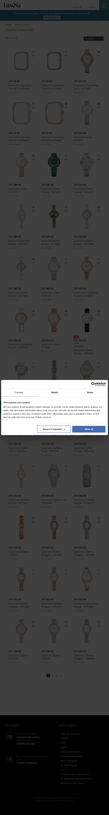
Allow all (89, 429)
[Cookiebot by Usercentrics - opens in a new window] (93, 384)
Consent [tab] (19, 392)
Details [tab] (54, 392)
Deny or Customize (52, 429)
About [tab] (90, 392)
